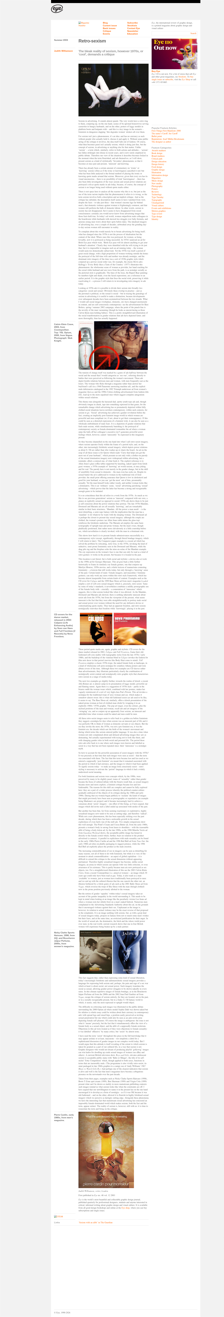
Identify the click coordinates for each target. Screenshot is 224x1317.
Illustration (156, 172)
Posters (155, 188)
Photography (157, 186)
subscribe (169, 79)
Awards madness (159, 150)
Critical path (157, 158)
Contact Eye (133, 28)
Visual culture (158, 205)
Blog (105, 23)
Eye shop (126, 1207)
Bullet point (157, 136)
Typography (157, 199)
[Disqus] (101, 1265)
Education (132, 34)
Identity (155, 219)
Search (193, 33)
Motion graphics (159, 210)
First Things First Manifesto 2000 (166, 130)
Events (106, 34)
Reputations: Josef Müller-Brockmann (168, 138)
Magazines (156, 177)
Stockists (132, 25)
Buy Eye (156, 71)
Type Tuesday (158, 197)
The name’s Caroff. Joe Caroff (164, 133)
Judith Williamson (63, 51)
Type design (157, 216)
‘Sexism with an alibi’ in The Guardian (95, 1222)
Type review (157, 213)
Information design (160, 175)
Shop (186, 79)
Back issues (109, 28)
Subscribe (132, 23)
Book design (157, 153)
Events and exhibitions (161, 208)
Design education (159, 161)
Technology (157, 194)
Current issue (110, 25)
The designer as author (161, 141)
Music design (157, 180)
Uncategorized (158, 202)
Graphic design (158, 169)
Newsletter (132, 31)
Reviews (155, 191)
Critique (107, 31)
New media (156, 183)
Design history (158, 164)
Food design (157, 166)
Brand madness (158, 155)
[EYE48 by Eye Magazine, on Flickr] (64, 1216)
